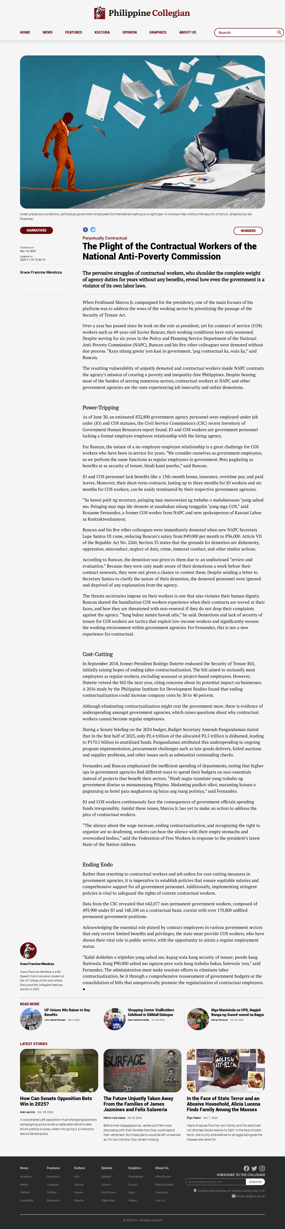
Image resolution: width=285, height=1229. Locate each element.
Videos (132, 1200)
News (48, 32)
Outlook (25, 1192)
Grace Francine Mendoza (41, 272)
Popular (79, 1200)
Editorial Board (164, 1184)
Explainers (53, 1200)
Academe (26, 1176)
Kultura (102, 32)
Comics (133, 1184)
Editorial (106, 1176)
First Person (108, 1192)
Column (106, 1184)
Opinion (129, 32)
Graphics (158, 32)
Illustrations (135, 1176)
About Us (187, 32)
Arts (76, 1176)
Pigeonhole (108, 1200)
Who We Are (163, 1176)
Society (78, 1184)
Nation (24, 1184)
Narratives (53, 1176)
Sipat (131, 1192)
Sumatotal (26, 1200)
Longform (53, 1184)
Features (73, 32)
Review (78, 1192)
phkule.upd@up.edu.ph (250, 1196)
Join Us (160, 1200)
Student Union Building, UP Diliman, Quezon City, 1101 (231, 1190)
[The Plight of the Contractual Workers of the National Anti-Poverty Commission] (93, 231)
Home (25, 32)
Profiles (52, 1192)
